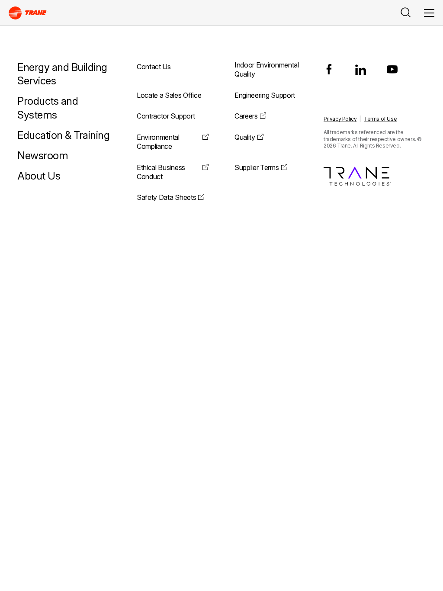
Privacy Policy (340, 119)
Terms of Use (380, 119)
